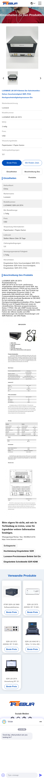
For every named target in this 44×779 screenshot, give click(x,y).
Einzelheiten (12, 172)
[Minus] (40, 721)
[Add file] (3, 775)
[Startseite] (22, 707)
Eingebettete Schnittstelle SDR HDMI (21, 562)
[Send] (41, 775)
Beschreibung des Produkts (32, 173)
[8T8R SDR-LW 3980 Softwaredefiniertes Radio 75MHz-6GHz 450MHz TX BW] (11, 591)
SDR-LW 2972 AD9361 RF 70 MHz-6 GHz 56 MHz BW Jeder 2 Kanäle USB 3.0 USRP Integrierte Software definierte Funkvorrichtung (11, 643)
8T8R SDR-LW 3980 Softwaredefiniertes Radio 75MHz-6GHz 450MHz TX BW (11, 605)
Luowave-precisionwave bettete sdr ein (22, 556)
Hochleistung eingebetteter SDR (19, 551)
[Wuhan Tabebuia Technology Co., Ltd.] (10, 3)
